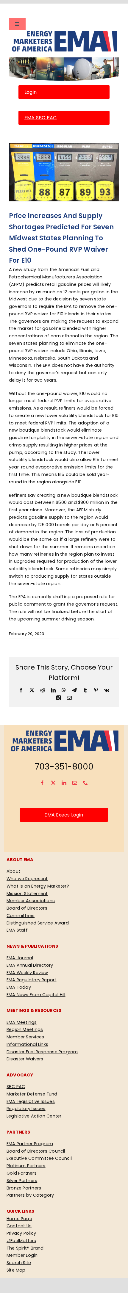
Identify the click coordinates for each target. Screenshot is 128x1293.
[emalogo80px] (64, 32)
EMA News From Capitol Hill (36, 995)
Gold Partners (22, 1173)
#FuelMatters (21, 1241)
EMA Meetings (22, 1022)
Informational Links (27, 1044)
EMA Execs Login (63, 814)
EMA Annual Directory (30, 965)
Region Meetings (25, 1029)
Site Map (16, 1270)
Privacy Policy (21, 1233)
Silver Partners (22, 1181)
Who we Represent (27, 879)
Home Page (19, 1219)
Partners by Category (30, 1195)
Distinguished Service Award (38, 923)
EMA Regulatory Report (32, 980)
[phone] (85, 782)
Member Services (25, 1037)
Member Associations (31, 901)
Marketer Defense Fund (32, 1094)
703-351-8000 (64, 766)
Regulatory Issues (26, 1109)
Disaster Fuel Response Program (42, 1052)
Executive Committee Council (39, 1158)
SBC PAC (16, 1087)
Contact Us (19, 1226)
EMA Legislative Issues (31, 1101)
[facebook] (42, 782)
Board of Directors (27, 908)
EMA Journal (20, 958)
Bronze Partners (24, 1188)
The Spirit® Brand (25, 1248)
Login (30, 92)
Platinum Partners (26, 1166)
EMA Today (19, 987)
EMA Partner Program (30, 1144)
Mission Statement (27, 894)
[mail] (74, 782)
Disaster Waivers (25, 1059)
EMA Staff (17, 930)
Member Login (22, 1255)
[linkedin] (64, 782)
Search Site (19, 1263)
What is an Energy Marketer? (38, 886)
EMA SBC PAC (40, 117)
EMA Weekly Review (27, 973)
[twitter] (53, 782)
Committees (21, 916)
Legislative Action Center (34, 1116)
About (13, 871)
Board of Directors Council (36, 1151)
